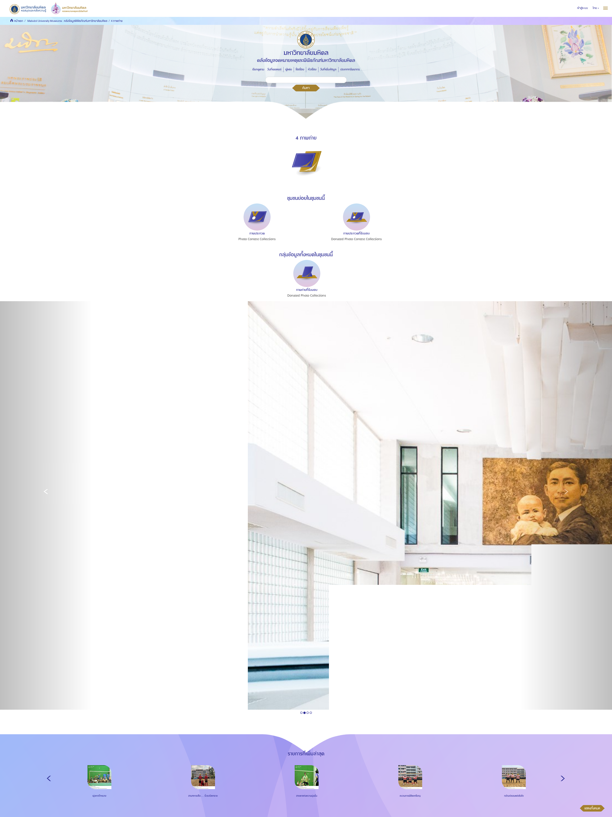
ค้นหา (306, 88)
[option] (256, 228)
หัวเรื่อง (312, 69)
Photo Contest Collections (257, 239)
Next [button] (563, 778)
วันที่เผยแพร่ (274, 69)
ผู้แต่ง (288, 69)
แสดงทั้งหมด (592, 808)
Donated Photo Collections (306, 295)
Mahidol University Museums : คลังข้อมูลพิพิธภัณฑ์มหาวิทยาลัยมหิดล (67, 20)
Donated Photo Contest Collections (356, 239)
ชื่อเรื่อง (300, 69)
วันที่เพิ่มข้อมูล (328, 69)
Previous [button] (49, 778)
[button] (595, 8)
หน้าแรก (18, 20)
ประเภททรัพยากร (350, 69)
